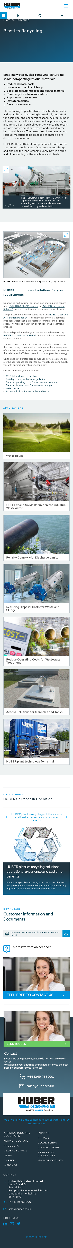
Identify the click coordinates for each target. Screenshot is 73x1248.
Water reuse (12, 388)
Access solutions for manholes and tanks (27, 391)
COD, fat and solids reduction (21, 376)
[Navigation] (65, 5)
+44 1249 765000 (40, 1077)
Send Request (17, 1044)
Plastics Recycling (16, 20)
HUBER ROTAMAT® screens (23, 305)
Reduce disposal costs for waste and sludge (29, 385)
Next (66, 817)
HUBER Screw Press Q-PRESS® (20, 335)
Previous (6, 817)
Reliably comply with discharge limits (25, 379)
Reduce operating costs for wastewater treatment (32, 382)
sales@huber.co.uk (40, 1086)
